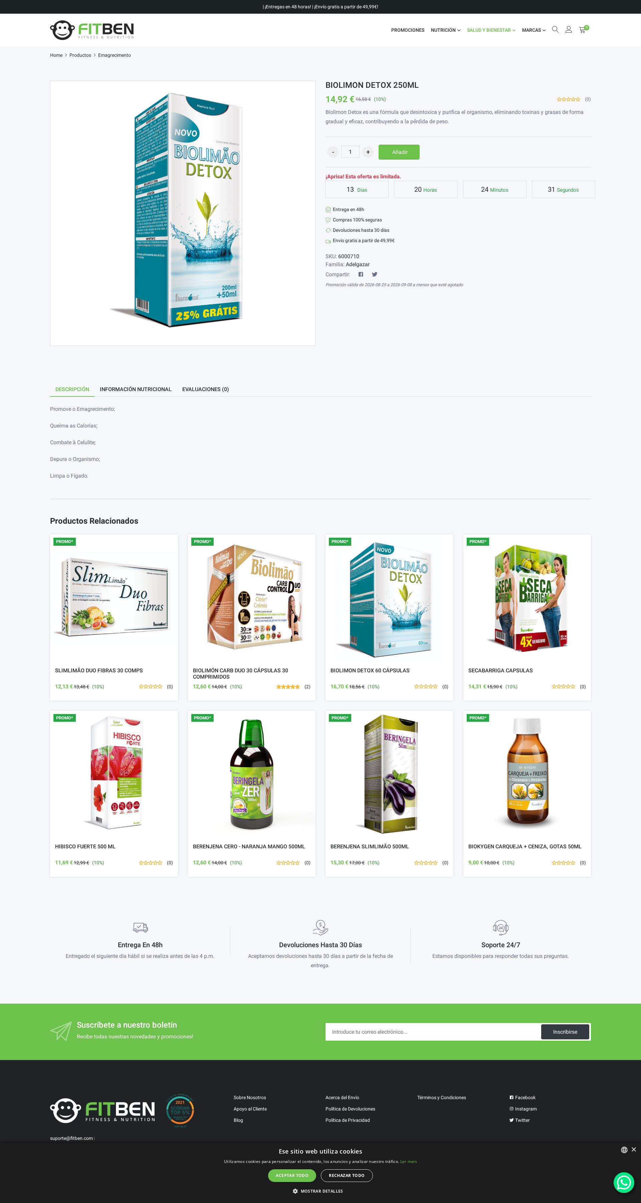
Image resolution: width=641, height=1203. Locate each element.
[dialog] (320, 1172)
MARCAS (531, 30)
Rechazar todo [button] (347, 1175)
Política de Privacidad (348, 1120)
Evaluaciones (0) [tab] (205, 389)
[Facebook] (361, 275)
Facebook (525, 1097)
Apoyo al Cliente (250, 1108)
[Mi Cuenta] (569, 30)
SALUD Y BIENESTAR (489, 30)
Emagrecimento (114, 55)
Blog (238, 1120)
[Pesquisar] (555, 30)
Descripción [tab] (72, 389)
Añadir (400, 152)
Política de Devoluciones (350, 1108)
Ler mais (408, 1161)
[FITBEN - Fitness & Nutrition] (92, 30)
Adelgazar (358, 264)
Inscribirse (565, 1032)
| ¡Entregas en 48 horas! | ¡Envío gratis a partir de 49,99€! (320, 6)
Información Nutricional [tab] (136, 389)
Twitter (522, 1120)
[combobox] (624, 1150)
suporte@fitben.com (71, 1138)
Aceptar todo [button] (292, 1175)
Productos (80, 55)
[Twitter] (375, 275)
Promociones (407, 30)
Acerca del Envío (342, 1097)
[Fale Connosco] (624, 1182)
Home (56, 55)
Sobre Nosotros (250, 1097)
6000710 (348, 256)
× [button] (633, 1149)
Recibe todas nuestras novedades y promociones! (135, 1036)
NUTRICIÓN (443, 30)
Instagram (525, 1108)
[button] (320, 1191)
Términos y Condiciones (441, 1097)
